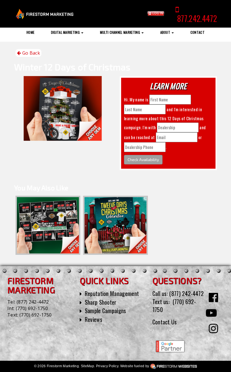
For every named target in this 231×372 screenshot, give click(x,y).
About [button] (165, 32)
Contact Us (164, 322)
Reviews (93, 319)
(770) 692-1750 (32, 308)
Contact (197, 32)
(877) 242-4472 (33, 302)
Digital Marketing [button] (66, 32)
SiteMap (87, 366)
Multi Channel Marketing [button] (120, 32)
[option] (48, 225)
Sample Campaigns (105, 310)
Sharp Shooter (101, 302)
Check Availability (143, 159)
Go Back (30, 53)
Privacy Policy (107, 366)
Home (30, 32)
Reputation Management (112, 293)
